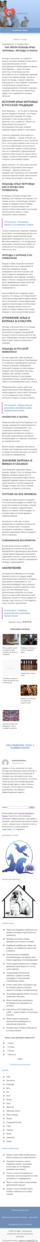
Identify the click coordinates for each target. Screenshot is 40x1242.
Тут (13, 829)
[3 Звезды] (27, 622)
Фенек (9, 1134)
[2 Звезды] (25, 622)
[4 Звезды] (29, 622)
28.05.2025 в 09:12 (18, 763)
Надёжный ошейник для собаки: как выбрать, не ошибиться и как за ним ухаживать (21, 948)
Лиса (8, 1103)
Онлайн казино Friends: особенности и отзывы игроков (19, 1191)
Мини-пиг (12, 1054)
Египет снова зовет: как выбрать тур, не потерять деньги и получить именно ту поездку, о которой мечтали (22, 987)
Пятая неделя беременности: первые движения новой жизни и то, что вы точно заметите (21, 966)
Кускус (9, 1100)
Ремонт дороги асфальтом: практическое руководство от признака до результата (18, 1021)
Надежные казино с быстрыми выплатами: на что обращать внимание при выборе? (19, 1166)
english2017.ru (32, 1241)
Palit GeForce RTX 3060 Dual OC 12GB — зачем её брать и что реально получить (22, 1012)
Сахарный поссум (13, 1122)
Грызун (11, 1051)
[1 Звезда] (23, 622)
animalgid (22, 13)
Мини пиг (10, 1107)
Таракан (9, 1130)
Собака (11, 1047)
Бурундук (10, 1084)
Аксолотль (10, 1081)
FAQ (8, 1077)
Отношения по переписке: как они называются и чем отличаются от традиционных (22, 1175)
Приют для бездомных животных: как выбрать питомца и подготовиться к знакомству (21, 932)
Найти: (5, 807)
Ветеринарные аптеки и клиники (14, 1217)
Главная (16, 39)
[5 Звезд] (31, 622)
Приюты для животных (20, 1210)
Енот (8, 1096)
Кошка (11, 1043)
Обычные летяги (13, 1111)
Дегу (8, 1088)
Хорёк (8, 1141)
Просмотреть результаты (20, 1064)
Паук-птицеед (12, 1115)
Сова (8, 1126)
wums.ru (22, 1241)
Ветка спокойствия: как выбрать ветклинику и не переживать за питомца (19, 1003)
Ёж (7, 1092)
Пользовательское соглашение (20, 1224)
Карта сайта (33, 1217)
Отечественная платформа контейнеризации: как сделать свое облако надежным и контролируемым (21, 957)
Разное (24, 39)
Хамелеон (10, 1137)
